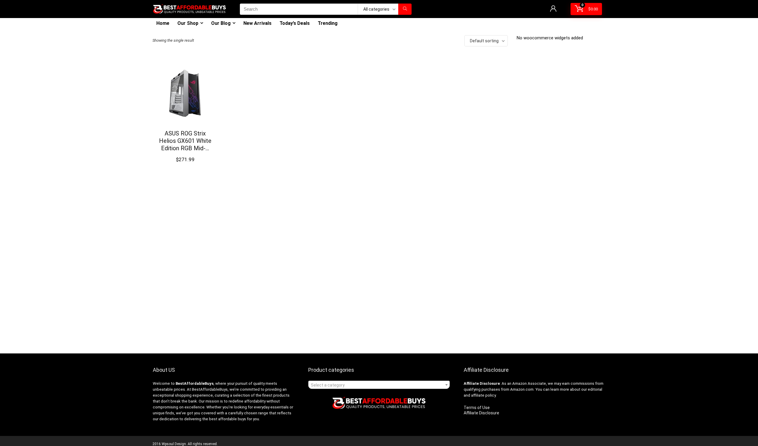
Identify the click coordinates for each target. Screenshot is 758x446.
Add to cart (185, 165)
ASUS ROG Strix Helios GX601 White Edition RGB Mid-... (185, 141)
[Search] (405, 9)
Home (162, 23)
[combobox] (379, 385)
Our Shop (187, 23)
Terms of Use (477, 407)
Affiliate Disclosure (481, 413)
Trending (328, 23)
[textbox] (379, 385)
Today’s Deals (295, 23)
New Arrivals (257, 23)
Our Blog (221, 23)
